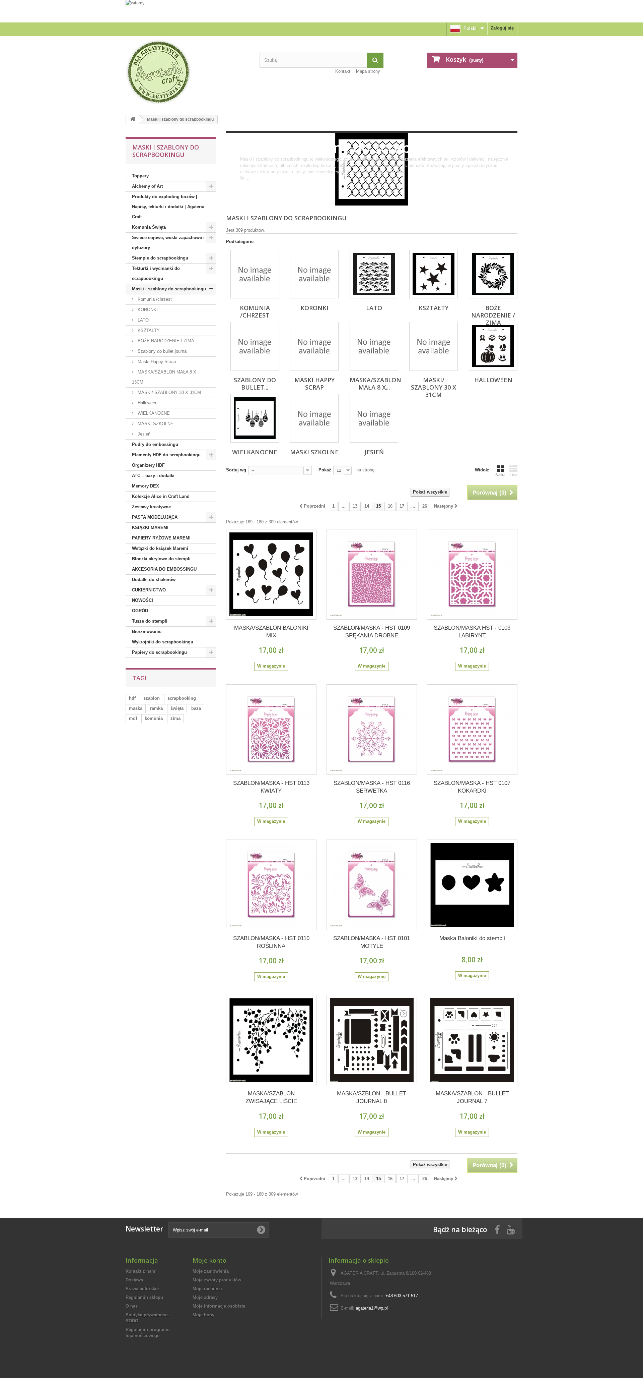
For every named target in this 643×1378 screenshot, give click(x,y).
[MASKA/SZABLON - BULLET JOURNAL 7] (472, 1040)
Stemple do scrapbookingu (160, 258)
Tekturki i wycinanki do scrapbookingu (156, 273)
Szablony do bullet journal (162, 351)
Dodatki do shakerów (153, 579)
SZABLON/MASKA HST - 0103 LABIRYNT (472, 632)
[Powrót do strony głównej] (132, 119)
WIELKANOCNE (153, 413)
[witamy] (321, 11)
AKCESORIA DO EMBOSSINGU (164, 569)
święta (177, 708)
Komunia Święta (149, 227)
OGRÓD (140, 610)
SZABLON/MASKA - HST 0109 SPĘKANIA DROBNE (371, 632)
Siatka (500, 475)
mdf (133, 718)
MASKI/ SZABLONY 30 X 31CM (168, 392)
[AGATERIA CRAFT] (187, 72)
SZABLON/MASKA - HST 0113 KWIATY (271, 787)
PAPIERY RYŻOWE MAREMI (161, 537)
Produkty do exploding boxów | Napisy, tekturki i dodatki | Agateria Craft (168, 206)
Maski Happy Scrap (156, 361)
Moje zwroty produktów (217, 1279)
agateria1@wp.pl (372, 1308)
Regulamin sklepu (144, 1297)
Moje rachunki (207, 1288)
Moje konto (209, 1260)
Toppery (140, 175)
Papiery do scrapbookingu (159, 652)
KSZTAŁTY (148, 330)
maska (135, 708)
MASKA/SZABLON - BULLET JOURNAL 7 (472, 1097)
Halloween (146, 402)
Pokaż (324, 469)
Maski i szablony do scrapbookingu (169, 288)
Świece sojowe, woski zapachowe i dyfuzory (168, 242)
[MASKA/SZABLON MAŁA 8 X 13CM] (374, 346)
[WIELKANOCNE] (254, 418)
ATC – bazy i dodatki (153, 475)
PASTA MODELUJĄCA (154, 517)
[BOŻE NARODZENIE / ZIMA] (493, 274)
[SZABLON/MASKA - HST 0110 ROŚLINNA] (271, 885)
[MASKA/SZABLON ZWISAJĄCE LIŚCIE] (271, 1040)
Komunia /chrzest (154, 299)
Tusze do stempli (149, 621)
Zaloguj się (502, 28)
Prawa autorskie (142, 1288)
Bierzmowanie (146, 631)
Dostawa (134, 1279)
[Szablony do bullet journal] (254, 346)
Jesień (143, 434)
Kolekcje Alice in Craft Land (161, 496)
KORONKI (147, 309)
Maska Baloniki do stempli (472, 938)
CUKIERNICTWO (149, 589)
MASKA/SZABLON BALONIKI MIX (271, 632)
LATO (142, 320)
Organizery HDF (148, 465)
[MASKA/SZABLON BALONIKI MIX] (271, 574)
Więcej (246, 184)
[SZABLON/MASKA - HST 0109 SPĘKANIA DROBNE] (372, 574)
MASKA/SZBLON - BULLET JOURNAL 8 (371, 1097)
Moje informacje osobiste (219, 1306)
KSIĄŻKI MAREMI (150, 527)
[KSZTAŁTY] (433, 274)
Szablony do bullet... (255, 383)
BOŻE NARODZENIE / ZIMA (165, 340)
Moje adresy (205, 1297)
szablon (151, 698)
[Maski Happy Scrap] (314, 346)
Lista (513, 475)
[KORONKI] (314, 274)
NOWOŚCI (142, 600)
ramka (156, 708)
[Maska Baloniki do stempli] (472, 885)
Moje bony (203, 1314)
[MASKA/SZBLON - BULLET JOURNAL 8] (372, 1040)
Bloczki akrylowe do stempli (161, 558)
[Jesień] (374, 418)
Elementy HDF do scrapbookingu (166, 454)
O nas (132, 1306)
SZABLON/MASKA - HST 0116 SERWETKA (372, 787)
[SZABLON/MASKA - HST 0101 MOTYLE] (372, 885)
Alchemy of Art (147, 186)
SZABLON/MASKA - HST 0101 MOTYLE (371, 942)
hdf (132, 698)
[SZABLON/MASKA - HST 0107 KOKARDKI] (472, 729)
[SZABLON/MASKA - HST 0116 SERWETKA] (372, 729)
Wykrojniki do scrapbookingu (162, 641)
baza (196, 708)
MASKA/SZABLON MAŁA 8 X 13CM (164, 377)
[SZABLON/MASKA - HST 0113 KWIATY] (271, 729)
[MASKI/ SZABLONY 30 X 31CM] (433, 346)
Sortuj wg (236, 469)
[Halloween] (493, 346)
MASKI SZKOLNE (154, 423)
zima (175, 718)
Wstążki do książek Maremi (160, 548)
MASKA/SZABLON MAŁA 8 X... (375, 383)
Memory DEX (145, 486)
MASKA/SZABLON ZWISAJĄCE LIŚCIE (271, 1097)
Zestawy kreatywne (151, 506)
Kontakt (342, 71)
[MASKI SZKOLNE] (314, 418)
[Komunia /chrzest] (254, 274)
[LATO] (374, 274)
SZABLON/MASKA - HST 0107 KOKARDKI (472, 787)
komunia (154, 718)
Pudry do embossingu (155, 444)
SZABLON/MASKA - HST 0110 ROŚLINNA (271, 942)
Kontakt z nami (141, 1271)
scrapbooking (181, 698)
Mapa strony (368, 71)
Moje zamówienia (211, 1271)
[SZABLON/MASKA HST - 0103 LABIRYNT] (472, 574)
